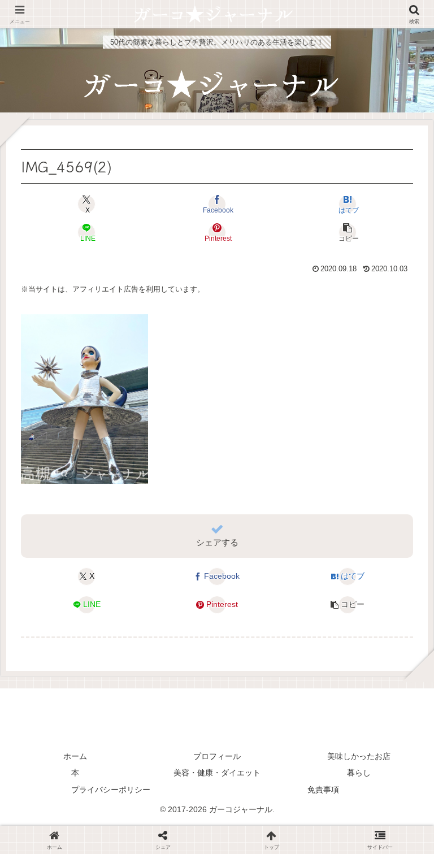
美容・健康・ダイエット (217, 772)
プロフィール (217, 756)
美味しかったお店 (358, 756)
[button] (347, 232)
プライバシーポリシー (110, 789)
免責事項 (323, 789)
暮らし (359, 772)
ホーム (75, 756)
